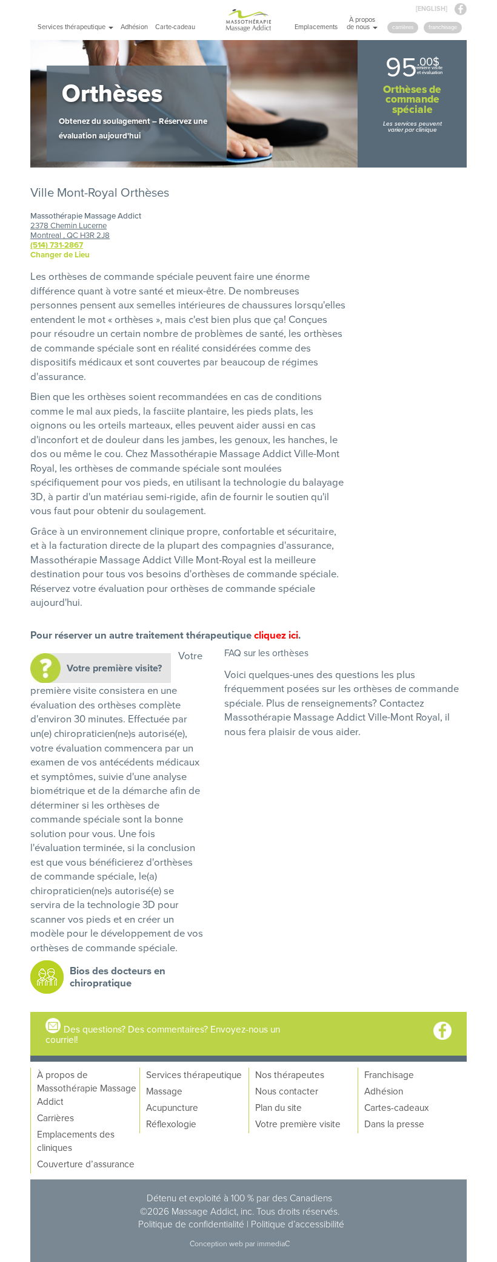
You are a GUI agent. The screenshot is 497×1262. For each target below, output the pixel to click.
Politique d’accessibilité (297, 1223)
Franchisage (389, 1074)
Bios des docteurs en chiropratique (117, 976)
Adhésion (134, 27)
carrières (402, 27)
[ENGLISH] (431, 8)
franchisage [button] (443, 27)
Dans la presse (394, 1123)
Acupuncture (172, 1107)
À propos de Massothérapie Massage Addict (86, 1088)
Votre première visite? (114, 668)
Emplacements (316, 27)
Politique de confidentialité (191, 1223)
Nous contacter (286, 1090)
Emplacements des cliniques (76, 1140)
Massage (164, 1090)
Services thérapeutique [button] (72, 27)
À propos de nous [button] (361, 23)
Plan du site (278, 1107)
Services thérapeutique (194, 1074)
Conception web (217, 1243)
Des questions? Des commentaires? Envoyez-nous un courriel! (162, 1034)
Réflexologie (171, 1123)
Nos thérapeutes (289, 1074)
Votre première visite (298, 1123)
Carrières (55, 1117)
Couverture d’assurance (86, 1163)
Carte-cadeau (175, 27)
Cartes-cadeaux (396, 1107)
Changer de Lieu (60, 254)
